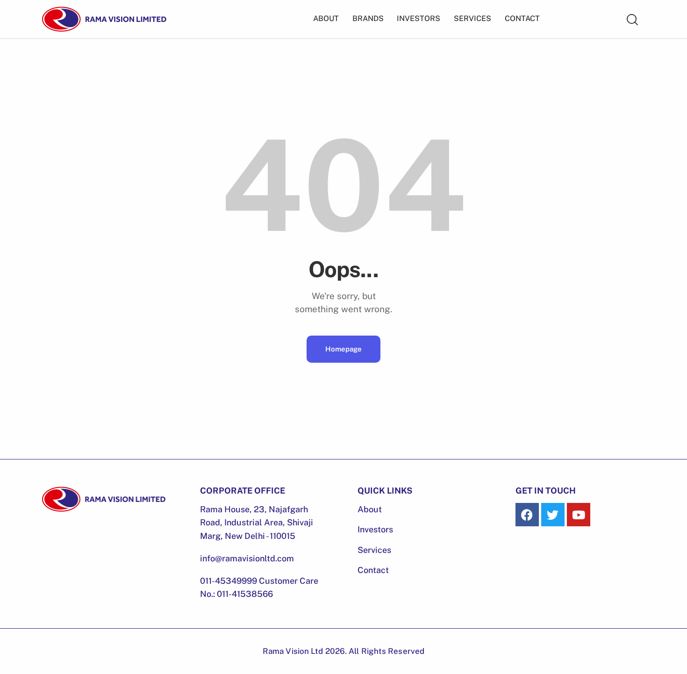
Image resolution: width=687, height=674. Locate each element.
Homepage (343, 349)
